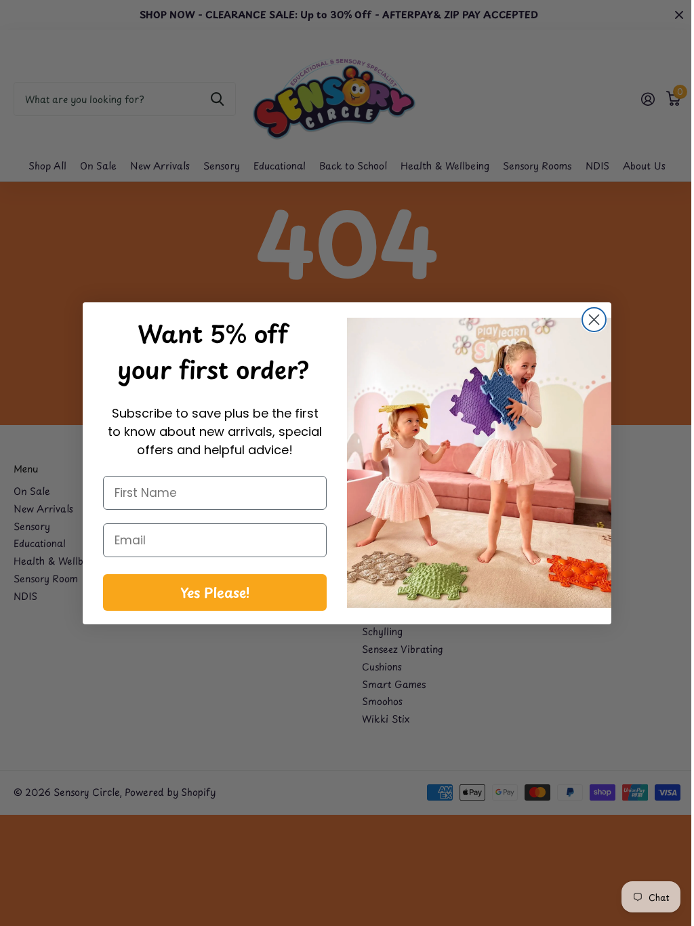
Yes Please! (210, 592)
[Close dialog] (589, 319)
